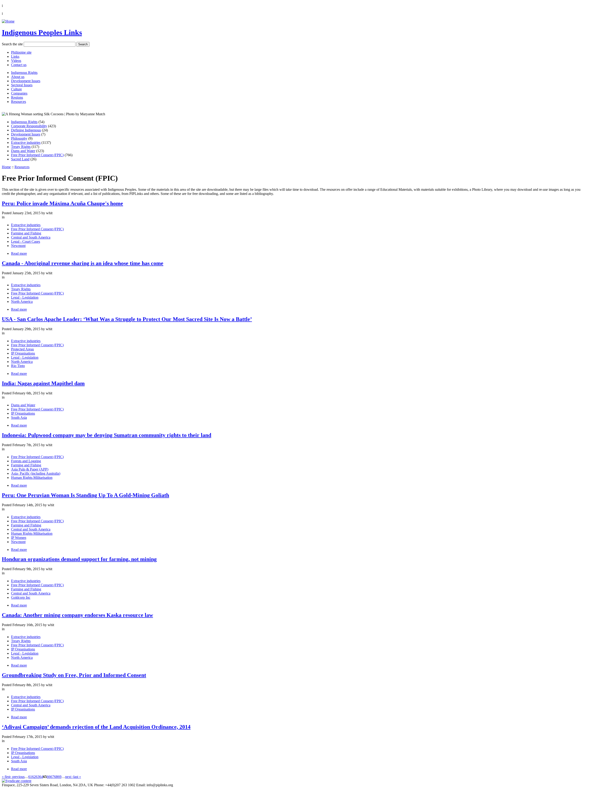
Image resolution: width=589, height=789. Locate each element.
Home (6, 167)
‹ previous (17, 777)
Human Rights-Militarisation (31, 478)
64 (41, 777)
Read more (19, 253)
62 (34, 777)
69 (59, 777)
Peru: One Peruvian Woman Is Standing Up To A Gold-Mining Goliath (85, 495)
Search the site (12, 44)
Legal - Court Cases (25, 241)
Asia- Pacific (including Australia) (35, 473)
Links (15, 56)
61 (30, 777)
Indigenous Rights (24, 73)
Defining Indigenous (26, 130)
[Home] (8, 21)
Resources (18, 102)
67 (52, 777)
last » (77, 777)
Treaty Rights (21, 147)
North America (22, 301)
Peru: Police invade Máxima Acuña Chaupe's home (62, 203)
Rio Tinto (18, 366)
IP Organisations (23, 353)
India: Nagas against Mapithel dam (43, 383)
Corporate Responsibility (29, 126)
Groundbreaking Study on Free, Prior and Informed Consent (74, 675)
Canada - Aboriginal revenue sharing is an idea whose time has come (82, 263)
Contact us (18, 65)
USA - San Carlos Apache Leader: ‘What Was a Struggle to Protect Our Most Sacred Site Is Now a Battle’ (127, 319)
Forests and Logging (26, 461)
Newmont (18, 246)
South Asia (19, 417)
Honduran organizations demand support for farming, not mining (79, 559)
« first (6, 777)
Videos (16, 61)
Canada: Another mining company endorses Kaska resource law (77, 615)
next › (69, 777)
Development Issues (25, 81)
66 (48, 777)
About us (17, 77)
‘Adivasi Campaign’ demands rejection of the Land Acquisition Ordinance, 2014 (96, 727)
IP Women (18, 538)
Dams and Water (23, 151)
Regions (17, 97)
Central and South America (30, 237)
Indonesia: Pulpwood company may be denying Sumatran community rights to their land (106, 435)
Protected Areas (22, 349)
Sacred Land (20, 159)
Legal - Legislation (24, 297)
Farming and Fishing (26, 233)
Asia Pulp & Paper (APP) (29, 469)
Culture (16, 89)
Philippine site (21, 52)
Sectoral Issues (21, 85)
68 (56, 777)
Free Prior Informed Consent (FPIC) (37, 155)
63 (37, 777)
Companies (19, 93)
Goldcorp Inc (20, 597)
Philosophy (19, 138)
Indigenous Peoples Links (42, 32)
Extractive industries (25, 143)
